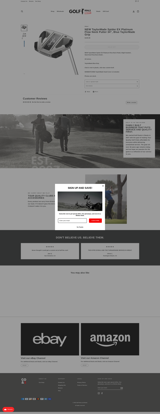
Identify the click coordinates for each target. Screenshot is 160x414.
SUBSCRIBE (95, 220)
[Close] (103, 186)
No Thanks (80, 227)
